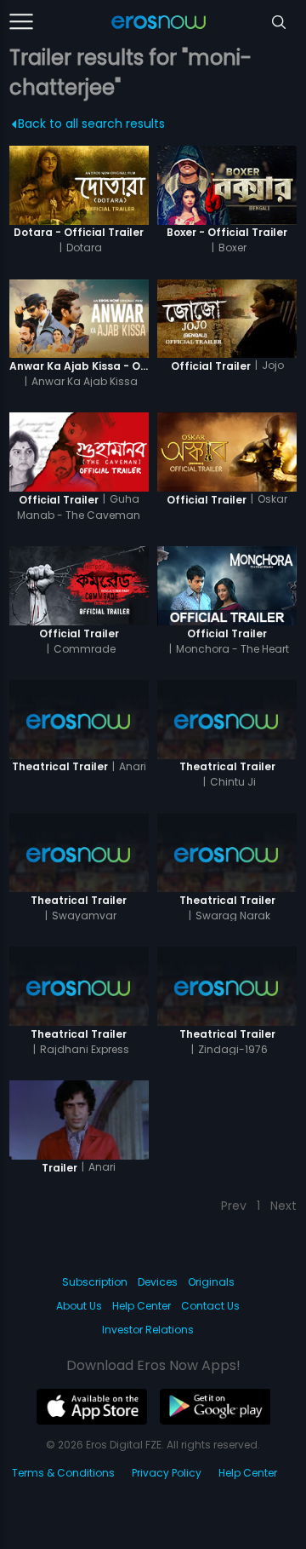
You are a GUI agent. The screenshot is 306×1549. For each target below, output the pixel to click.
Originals (211, 1282)
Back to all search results (91, 123)
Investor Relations (148, 1329)
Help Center (141, 1306)
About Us (79, 1306)
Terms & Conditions (63, 1473)
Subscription (95, 1282)
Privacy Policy (166, 1473)
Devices (158, 1282)
